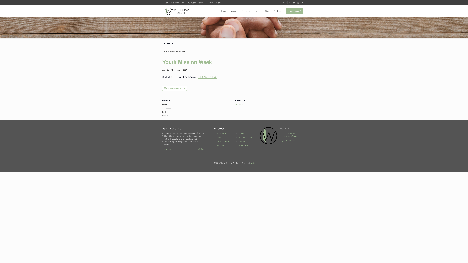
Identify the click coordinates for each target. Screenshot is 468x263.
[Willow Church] (177, 10)
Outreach (243, 141)
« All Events (167, 43)
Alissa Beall (238, 104)
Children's (221, 133)
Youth (219, 137)
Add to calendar (175, 88)
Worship (220, 145)
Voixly (253, 163)
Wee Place (243, 145)
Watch (284, 3)
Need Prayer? (295, 11)
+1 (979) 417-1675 (207, 76)
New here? (168, 150)
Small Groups (223, 141)
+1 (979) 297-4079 (287, 141)
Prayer (242, 133)
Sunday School (245, 137)
